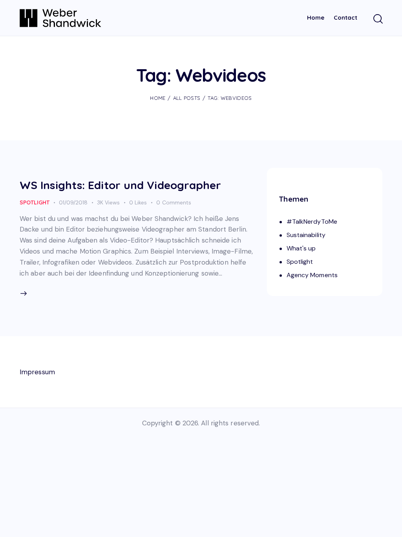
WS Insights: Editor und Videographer (120, 185)
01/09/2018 (73, 202)
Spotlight (34, 202)
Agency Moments (312, 275)
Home (157, 98)
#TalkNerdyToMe (312, 221)
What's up (301, 248)
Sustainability (306, 235)
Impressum (37, 372)
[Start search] (377, 19)
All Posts (187, 98)
